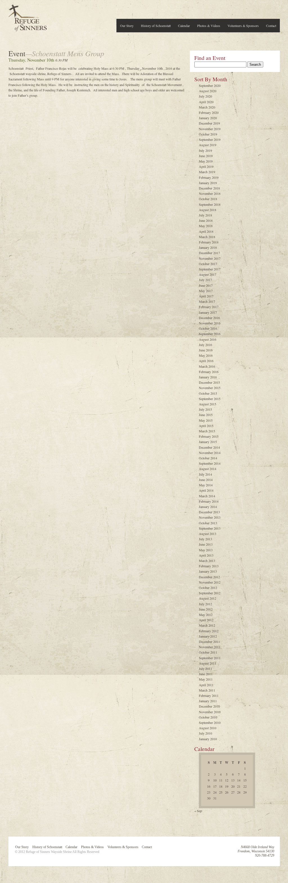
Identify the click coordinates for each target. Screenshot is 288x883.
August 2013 (207, 533)
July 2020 (205, 96)
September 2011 (209, 658)
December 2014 (209, 447)
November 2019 (209, 129)
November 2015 (209, 387)
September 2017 (209, 269)
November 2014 (209, 452)
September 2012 (209, 593)
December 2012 (209, 577)
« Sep (198, 811)
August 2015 (207, 404)
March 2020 (207, 107)
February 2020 (209, 112)
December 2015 (209, 382)
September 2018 (209, 204)
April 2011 (206, 685)
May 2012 (206, 614)
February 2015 (209, 436)
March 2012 (207, 625)
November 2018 (209, 193)
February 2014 (209, 501)
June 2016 (206, 350)
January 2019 (208, 182)
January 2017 (208, 312)
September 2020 (209, 85)
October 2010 (208, 717)
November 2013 (209, 517)
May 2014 (206, 485)
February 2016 (209, 371)
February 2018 (209, 242)
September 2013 (209, 528)
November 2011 (209, 647)
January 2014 (208, 506)
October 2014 (208, 458)
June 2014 (206, 479)
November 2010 (209, 712)
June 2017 (206, 285)
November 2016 (209, 323)
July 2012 (205, 604)
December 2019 (209, 123)
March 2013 (207, 560)
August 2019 (207, 145)
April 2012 (206, 620)
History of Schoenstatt (156, 25)
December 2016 (209, 317)
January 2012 (208, 636)
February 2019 (209, 177)
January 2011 (208, 701)
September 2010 (209, 722)
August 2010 (207, 728)
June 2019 (206, 155)
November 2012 (209, 582)
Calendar (184, 25)
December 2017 (209, 252)
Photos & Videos (208, 25)
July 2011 (205, 668)
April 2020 (206, 102)
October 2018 (208, 199)
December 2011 (209, 641)
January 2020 (208, 118)
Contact (271, 25)
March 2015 (207, 431)
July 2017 (205, 279)
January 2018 (208, 247)
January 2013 (208, 571)
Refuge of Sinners (27, 16)
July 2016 (205, 344)
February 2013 (209, 566)
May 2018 (206, 225)
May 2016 (206, 355)
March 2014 (207, 496)
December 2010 (209, 706)
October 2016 (208, 328)
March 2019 (207, 172)
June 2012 (206, 609)
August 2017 (207, 274)
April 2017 (206, 296)
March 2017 (207, 301)
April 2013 (206, 555)
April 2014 (206, 490)
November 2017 (209, 258)
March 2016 (207, 366)
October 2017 (208, 263)
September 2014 (209, 463)
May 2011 (206, 679)
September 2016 (209, 333)
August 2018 (207, 209)
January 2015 (208, 441)
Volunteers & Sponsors (243, 25)
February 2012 (209, 631)
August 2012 (207, 598)
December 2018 (209, 188)
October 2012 (208, 587)
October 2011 (208, 652)
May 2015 (206, 420)
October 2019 (208, 134)
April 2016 (206, 360)
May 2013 (206, 550)
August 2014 (207, 468)
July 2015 (205, 409)
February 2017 (209, 306)
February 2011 (209, 695)
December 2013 (209, 512)
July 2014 (205, 474)
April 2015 (206, 425)
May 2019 (206, 161)
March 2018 (207, 236)
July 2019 (205, 150)
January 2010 (208, 739)
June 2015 (206, 414)
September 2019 (209, 139)
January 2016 (208, 377)
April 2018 (206, 231)
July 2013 (205, 539)
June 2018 (206, 220)
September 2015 (209, 398)
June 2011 (206, 674)
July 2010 (205, 733)
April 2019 (206, 166)
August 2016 (207, 339)
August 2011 (207, 663)
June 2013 (206, 544)
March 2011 (207, 690)
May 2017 (206, 290)
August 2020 (207, 91)
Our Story (127, 25)
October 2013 (208, 523)
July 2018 (205, 215)
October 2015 (208, 393)
